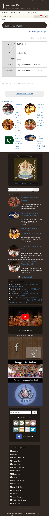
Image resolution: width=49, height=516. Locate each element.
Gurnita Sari (16, 464)
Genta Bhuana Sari (18, 458)
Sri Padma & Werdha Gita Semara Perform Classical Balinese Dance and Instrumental (31, 231)
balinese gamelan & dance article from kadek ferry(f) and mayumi (24, 513)
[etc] (21, 429)
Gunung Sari (16, 461)
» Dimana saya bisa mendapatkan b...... (28, 298)
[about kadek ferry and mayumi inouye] (33, 423)
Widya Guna (16, 503)
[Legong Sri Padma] (25, 180)
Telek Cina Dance (13, 25)
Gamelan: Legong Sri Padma (25, 183)
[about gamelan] (21, 423)
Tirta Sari (15, 493)
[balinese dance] (27, 423)
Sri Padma (15, 490)
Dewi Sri (15, 454)
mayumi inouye (40, 32)
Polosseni (15, 477)
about (35, 12)
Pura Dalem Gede (18, 480)
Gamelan (4, 12)
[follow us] (33, 429)
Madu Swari (16, 474)
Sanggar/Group (6, 16)
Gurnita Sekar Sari (18, 467)
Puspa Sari (15, 484)
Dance (13, 12)
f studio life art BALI (11, 5)
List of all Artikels (26, 277)
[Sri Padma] (16, 429)
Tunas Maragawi (17, 497)
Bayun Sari (15, 451)
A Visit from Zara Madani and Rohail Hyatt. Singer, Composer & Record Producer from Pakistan (19, 148)
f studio (27, 12)
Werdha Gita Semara (19, 500)
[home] (16, 423)
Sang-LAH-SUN (17, 487)
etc (19, 12)
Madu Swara (16, 471)
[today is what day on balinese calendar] (27, 429)
